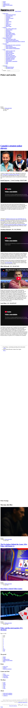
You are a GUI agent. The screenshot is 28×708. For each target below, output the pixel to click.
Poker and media (9, 15)
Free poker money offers (11, 39)
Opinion (7, 19)
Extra (7, 63)
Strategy (5, 27)
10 (3, 648)
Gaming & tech (6, 3)
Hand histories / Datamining (11, 61)
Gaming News (6, 675)
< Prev (4, 348)
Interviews (8, 25)
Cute (4, 687)
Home (4, 1)
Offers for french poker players (12, 40)
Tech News (5, 676)
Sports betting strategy (10, 33)
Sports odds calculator (10, 55)
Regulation (8, 31)
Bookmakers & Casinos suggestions (13, 45)
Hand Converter (9, 54)
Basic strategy (8, 32)
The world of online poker (11, 28)
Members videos (9, 35)
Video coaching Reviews (11, 47)
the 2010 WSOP (8, 262)
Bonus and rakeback (7, 668)
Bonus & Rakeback (7, 38)
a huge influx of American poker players (10, 174)
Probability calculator (10, 59)
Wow (4, 685)
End (4, 650)
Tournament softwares (10, 57)
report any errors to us (22, 702)
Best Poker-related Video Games (11, 588)
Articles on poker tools (10, 50)
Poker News (5, 13)
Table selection (9, 60)
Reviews (5, 43)
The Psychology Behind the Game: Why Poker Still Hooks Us (14, 545)
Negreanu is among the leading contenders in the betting (15, 224)
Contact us (5, 695)
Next (4, 649)
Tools (4, 49)
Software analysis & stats (11, 56)
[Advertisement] (14, 91)
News (4, 674)
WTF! (4, 684)
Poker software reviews (10, 34)
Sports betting (8, 21)
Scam (7, 62)
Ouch (4, 688)
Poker (4, 2)
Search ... (5, 70)
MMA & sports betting (7, 5)
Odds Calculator (9, 52)
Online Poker (8, 24)
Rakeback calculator (10, 53)
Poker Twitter (8, 26)
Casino (7, 22)
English (11, 68)
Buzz (4, 6)
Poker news (5, 666)
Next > (4, 350)
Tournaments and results (11, 14)
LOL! (4, 682)
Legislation (8, 17)
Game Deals (5, 677)
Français (12, 67)
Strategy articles (9, 29)
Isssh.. (4, 683)
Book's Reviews (9, 46)
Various (7, 20)
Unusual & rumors (9, 18)
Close (2, 706)
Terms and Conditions (7, 693)
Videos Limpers (9, 36)
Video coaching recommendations (13, 48)
